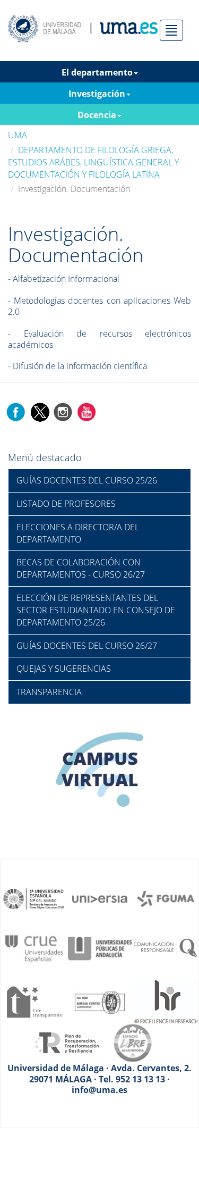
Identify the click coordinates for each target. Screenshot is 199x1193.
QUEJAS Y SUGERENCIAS (63, 668)
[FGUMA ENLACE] (165, 898)
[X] (39, 411)
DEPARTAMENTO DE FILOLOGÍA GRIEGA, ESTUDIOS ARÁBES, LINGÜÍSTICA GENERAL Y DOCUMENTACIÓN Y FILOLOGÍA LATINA (93, 162)
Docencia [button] (96, 115)
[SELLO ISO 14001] (100, 1001)
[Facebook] (16, 411)
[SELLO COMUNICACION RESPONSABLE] (165, 948)
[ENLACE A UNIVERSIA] (100, 898)
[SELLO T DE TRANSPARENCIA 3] (34, 1001)
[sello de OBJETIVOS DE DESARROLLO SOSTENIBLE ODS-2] (34, 898)
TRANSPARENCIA (49, 692)
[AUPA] (100, 948)
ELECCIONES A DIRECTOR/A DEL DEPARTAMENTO (77, 533)
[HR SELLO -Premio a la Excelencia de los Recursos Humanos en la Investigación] (165, 1001)
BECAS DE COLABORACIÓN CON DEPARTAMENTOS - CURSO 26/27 (80, 568)
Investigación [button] (96, 93)
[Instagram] (63, 411)
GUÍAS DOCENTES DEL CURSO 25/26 (86, 480)
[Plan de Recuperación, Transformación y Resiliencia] (67, 1042)
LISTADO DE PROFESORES (66, 504)
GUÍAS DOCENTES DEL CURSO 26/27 (86, 646)
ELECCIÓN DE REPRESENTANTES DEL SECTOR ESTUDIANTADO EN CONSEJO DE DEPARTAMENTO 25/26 (95, 610)
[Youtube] (86, 411)
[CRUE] (34, 948)
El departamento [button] (97, 72)
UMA (17, 135)
